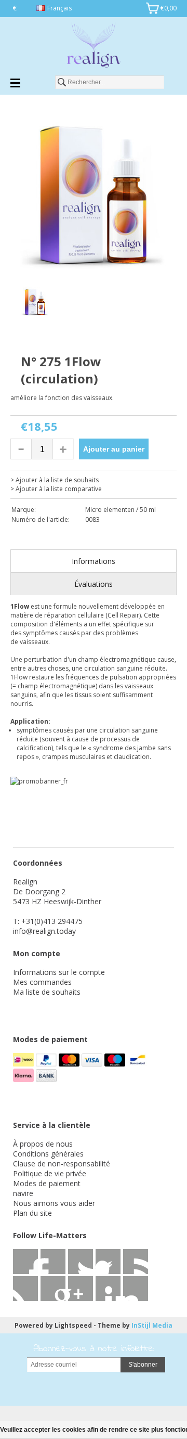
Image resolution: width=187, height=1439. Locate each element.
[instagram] (108, 1288)
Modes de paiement (47, 1183)
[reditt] (80, 1288)
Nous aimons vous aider (54, 1203)
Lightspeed (73, 1325)
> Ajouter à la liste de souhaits (54, 480)
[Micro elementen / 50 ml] (52, 348)
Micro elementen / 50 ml (120, 509)
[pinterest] (25, 1288)
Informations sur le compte (59, 972)
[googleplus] (108, 1261)
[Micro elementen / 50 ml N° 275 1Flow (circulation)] (93, 196)
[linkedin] (135, 1261)
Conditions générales (48, 1154)
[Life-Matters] (93, 46)
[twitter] (53, 1261)
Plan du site (32, 1213)
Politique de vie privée (49, 1173)
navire (23, 1193)
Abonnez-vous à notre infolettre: (93, 1349)
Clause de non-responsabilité (61, 1163)
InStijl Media (151, 1325)
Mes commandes (42, 982)
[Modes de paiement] (24, 1064)
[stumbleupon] (53, 1288)
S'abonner (142, 1364)
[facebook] (25, 1261)
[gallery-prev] (15, 303)
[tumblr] (135, 1288)
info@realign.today (44, 931)
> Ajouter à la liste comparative (56, 488)
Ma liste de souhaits (47, 992)
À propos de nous (43, 1144)
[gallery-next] (171, 303)
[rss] (80, 1261)
